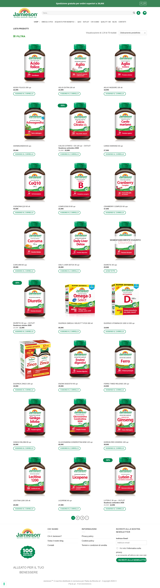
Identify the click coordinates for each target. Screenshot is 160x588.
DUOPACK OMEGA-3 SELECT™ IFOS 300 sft (75, 323)
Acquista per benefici (64, 22)
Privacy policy (87, 536)
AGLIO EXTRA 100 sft (66, 87)
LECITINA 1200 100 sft (21, 500)
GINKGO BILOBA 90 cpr (22, 442)
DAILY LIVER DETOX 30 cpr (68, 265)
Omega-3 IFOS (47, 22)
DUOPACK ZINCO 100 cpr (23, 384)
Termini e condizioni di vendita (94, 545)
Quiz (79, 22)
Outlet (86, 22)
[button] (138, 13)
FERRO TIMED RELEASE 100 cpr (116, 384)
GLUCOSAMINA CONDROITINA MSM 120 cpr (75, 442)
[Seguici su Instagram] (145, 3)
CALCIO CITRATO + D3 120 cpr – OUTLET (74, 147)
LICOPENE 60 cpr (65, 500)
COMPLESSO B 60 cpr (66, 206)
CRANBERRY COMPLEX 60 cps (116, 206)
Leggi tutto (110, 271)
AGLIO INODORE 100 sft (113, 87)
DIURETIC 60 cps (110, 265)
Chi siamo (95, 22)
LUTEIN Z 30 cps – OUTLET (114, 501)
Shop (36, 22)
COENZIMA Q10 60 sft (21, 206)
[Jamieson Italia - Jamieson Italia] (25, 13)
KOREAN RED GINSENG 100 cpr (116, 442)
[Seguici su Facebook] (141, 3)
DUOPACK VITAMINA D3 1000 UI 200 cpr (119, 323)
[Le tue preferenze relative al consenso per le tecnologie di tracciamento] (4, 584)
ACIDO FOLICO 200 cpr (22, 87)
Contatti (122, 22)
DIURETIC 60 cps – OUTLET (24, 324)
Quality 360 (106, 22)
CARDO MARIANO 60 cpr (113, 146)
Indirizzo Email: (122, 538)
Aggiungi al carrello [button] (24, 93)
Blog (114, 22)
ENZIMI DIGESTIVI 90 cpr (68, 384)
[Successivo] (87, 518)
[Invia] (134, 13)
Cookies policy (88, 541)
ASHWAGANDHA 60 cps (22, 146)
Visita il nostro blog (55, 541)
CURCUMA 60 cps (20, 265)
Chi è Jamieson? (55, 536)
